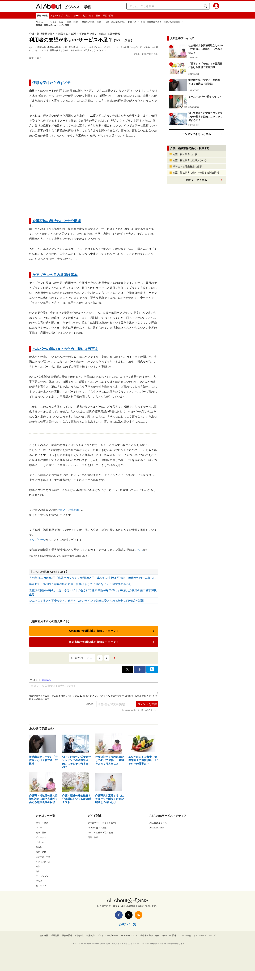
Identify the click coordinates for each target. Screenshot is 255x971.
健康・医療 (41, 832)
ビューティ (41, 837)
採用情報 (55, 935)
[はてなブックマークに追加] (152, 669)
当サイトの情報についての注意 (176, 935)
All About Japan (157, 828)
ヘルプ (212, 935)
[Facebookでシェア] (140, 669)
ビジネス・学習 (78, 7)
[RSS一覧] (138, 915)
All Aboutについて (129, 935)
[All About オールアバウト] (48, 7)
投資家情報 (67, 935)
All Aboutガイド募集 (97, 828)
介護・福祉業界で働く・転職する (120, 22)
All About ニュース (158, 823)
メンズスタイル (43, 861)
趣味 (38, 871)
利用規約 (90, 935)
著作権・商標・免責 (149, 935)
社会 (98, 15)
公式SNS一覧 (127, 924)
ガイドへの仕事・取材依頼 (100, 832)
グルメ (39, 881)
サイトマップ (200, 935)
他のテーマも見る (196, 179)
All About (40, 22)
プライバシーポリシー (107, 935)
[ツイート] (127, 669)
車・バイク (41, 886)
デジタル (40, 842)
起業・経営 (88, 15)
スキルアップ (56, 15)
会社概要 (44, 935)
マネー (39, 828)
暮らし (39, 847)
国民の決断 (93, 837)
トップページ (37, 539)
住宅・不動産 (42, 823)
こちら (139, 549)
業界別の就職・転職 (91, 22)
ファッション (42, 876)
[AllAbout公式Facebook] (119, 915)
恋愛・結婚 (41, 852)
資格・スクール (73, 15)
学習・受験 (108, 15)
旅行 (38, 866)
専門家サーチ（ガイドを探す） (102, 823)
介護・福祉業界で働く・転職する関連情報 (160, 22)
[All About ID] (216, 6)
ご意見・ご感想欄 (68, 509)
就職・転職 (42, 15)
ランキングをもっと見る (196, 134)
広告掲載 (79, 935)
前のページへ (83, 658)
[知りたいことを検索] (205, 6)
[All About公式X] (129, 915)
